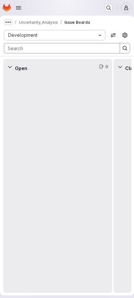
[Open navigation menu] (18, 8)
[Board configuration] (125, 35)
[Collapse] (10, 67)
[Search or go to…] (109, 8)
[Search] (125, 48)
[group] (57, 184)
